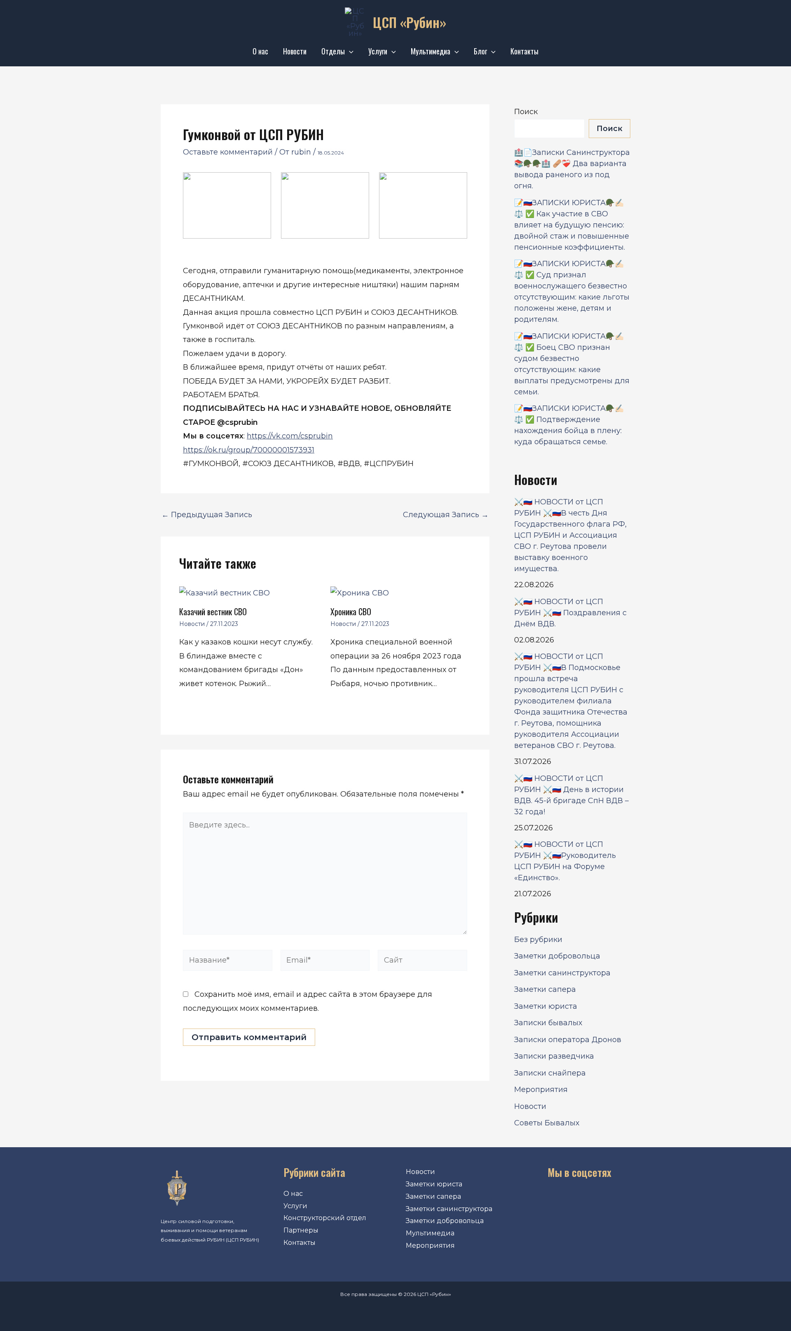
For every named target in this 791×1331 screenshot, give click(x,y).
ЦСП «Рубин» (409, 22)
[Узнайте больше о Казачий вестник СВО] (224, 592)
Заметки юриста (545, 1006)
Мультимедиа (430, 51)
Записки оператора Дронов (567, 1039)
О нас (260, 51)
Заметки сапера (545, 989)
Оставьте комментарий (228, 152)
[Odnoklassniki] (567, 1200)
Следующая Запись (446, 514)
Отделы (333, 51)
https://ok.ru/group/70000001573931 (248, 450)
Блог (480, 51)
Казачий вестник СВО (213, 611)
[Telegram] (591, 1200)
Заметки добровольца (557, 956)
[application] (349, 51)
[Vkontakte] (541, 1200)
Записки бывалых (548, 1022)
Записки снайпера (550, 1073)
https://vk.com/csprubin (290, 436)
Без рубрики (538, 939)
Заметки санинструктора (562, 972)
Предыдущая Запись (206, 514)
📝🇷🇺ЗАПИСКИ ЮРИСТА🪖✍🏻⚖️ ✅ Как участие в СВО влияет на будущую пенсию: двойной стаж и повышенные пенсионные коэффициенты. (571, 225)
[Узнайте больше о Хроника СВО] (359, 592)
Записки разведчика (554, 1056)
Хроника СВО (350, 611)
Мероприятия (541, 1089)
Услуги (377, 51)
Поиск (526, 111)
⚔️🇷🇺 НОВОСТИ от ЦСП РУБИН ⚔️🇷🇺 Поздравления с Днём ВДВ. (570, 612)
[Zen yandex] (616, 1200)
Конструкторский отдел (324, 1218)
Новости (295, 51)
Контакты (524, 51)
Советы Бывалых (546, 1122)
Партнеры (300, 1230)
